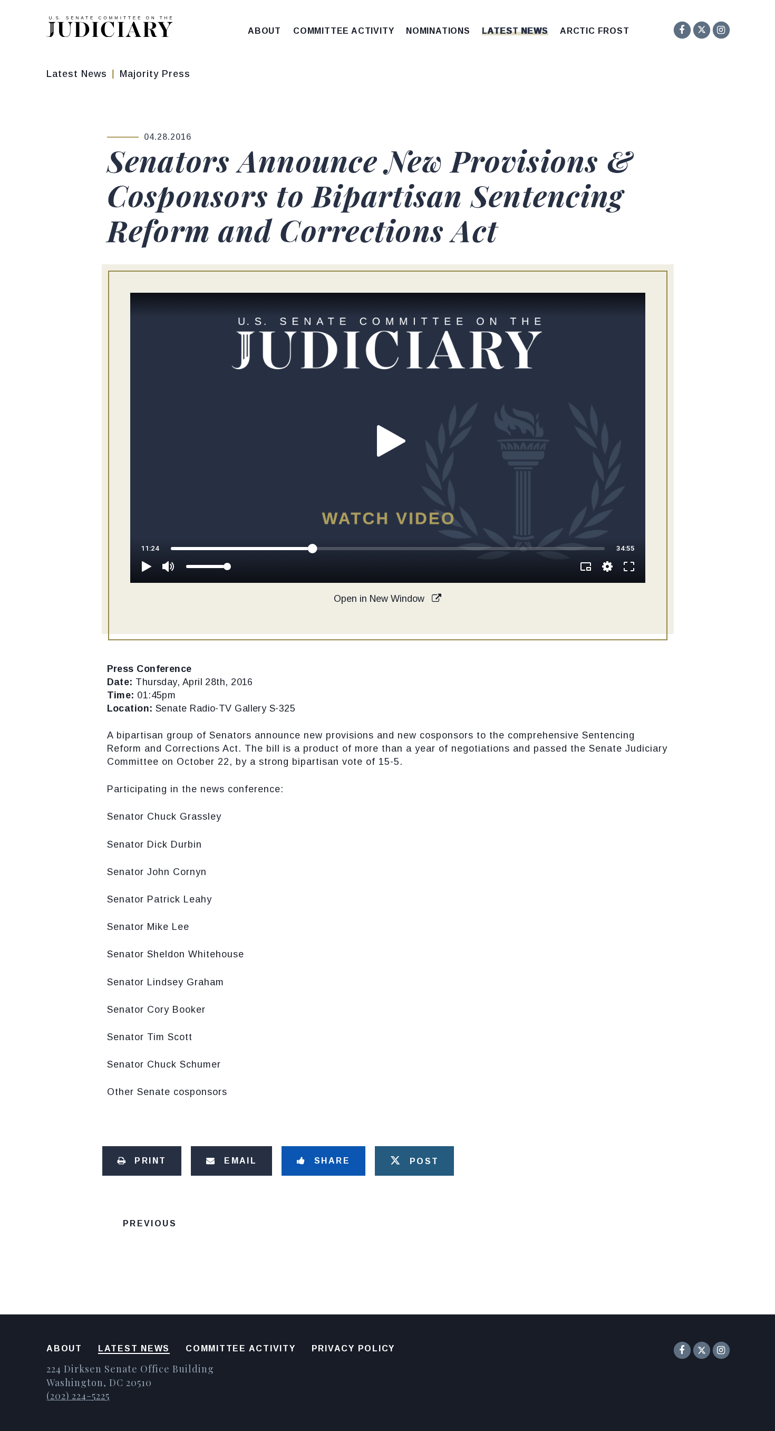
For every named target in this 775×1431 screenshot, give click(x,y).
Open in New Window (380, 598)
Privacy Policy (353, 1348)
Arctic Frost (594, 31)
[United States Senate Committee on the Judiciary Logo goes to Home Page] (113, 28)
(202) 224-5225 (78, 1395)
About (264, 31)
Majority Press (155, 74)
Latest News (515, 31)
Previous (150, 1223)
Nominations (438, 31)
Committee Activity (343, 31)
